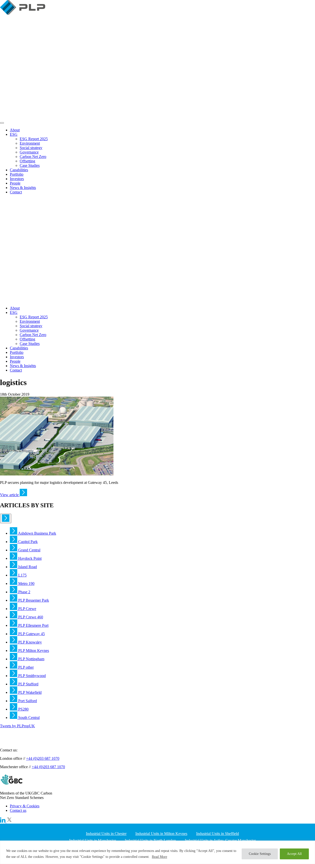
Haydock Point (29, 558)
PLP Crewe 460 (30, 617)
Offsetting (27, 161)
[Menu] (2, 123)
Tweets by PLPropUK (17, 726)
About (15, 130)
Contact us (18, 810)
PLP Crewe (26, 609)
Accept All (294, 854)
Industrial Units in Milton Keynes (161, 833)
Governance (29, 152)
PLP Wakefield (29, 692)
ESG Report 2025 (34, 139)
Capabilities (19, 170)
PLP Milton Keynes (33, 650)
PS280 (23, 709)
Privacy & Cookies (24, 806)
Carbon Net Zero (33, 156)
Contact (16, 192)
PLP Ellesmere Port (32, 625)
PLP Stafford (27, 684)
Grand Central (28, 550)
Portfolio (16, 174)
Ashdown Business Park (36, 533)
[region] (157, 852)
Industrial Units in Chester (106, 833)
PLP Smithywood (31, 676)
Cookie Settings (260, 854)
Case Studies (30, 165)
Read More (159, 857)
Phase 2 (23, 592)
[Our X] (9, 821)
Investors (17, 179)
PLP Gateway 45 (31, 634)
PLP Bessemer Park (33, 600)
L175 (22, 575)
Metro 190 (25, 583)
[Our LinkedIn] (3, 821)
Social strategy (31, 148)
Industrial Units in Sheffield (217, 833)
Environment (30, 143)
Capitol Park (27, 542)
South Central (28, 717)
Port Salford (27, 701)
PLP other (25, 667)
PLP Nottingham (30, 659)
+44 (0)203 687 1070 (42, 758)
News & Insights (23, 188)
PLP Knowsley (29, 642)
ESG (13, 134)
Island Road (27, 567)
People (15, 183)
